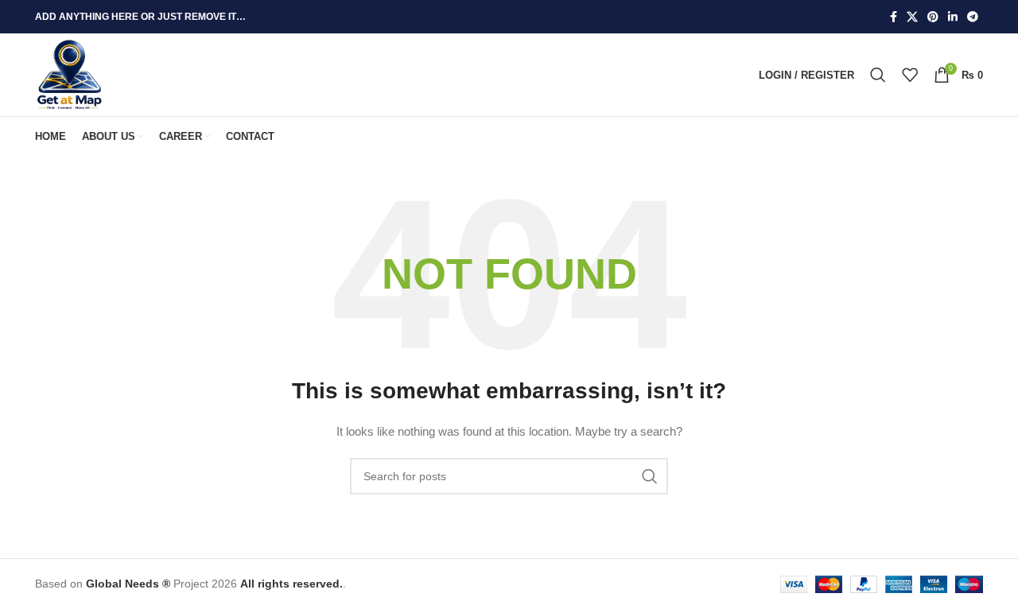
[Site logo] (69, 74)
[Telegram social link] (972, 17)
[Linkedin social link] (952, 17)
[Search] (878, 75)
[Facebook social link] (893, 17)
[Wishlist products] (910, 75)
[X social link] (912, 17)
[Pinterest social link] (933, 17)
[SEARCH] (649, 476)
